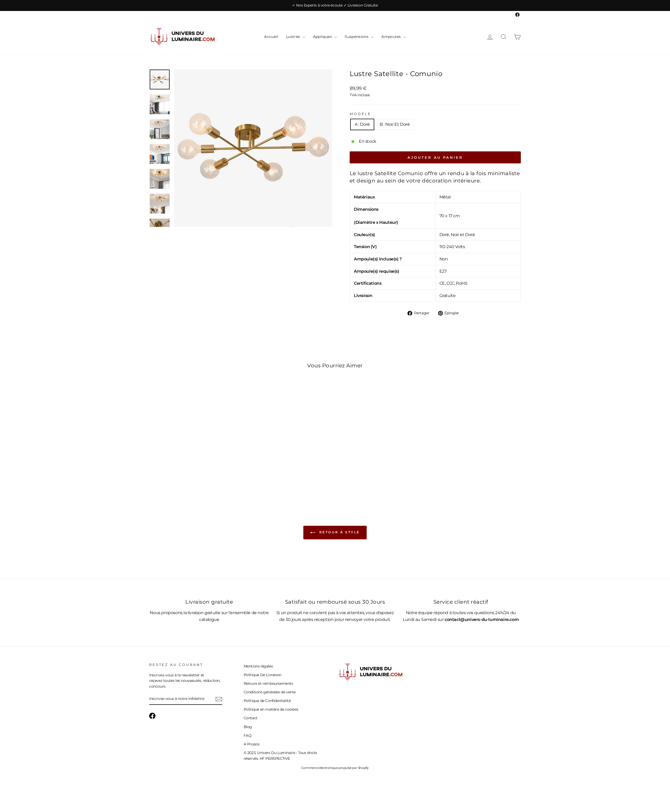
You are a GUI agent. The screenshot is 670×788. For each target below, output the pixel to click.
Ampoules (391, 36)
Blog (248, 727)
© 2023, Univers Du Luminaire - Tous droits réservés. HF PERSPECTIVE (280, 756)
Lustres (293, 36)
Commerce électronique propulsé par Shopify (335, 768)
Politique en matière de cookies (271, 709)
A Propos (252, 744)
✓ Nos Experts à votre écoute (317, 5)
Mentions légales (258, 666)
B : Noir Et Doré (395, 124)
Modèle (360, 114)
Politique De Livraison (262, 675)
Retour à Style (338, 532)
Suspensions (357, 36)
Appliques (323, 36)
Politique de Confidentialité (267, 701)
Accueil (271, 36)
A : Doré (362, 124)
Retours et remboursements (268, 683)
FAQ (248, 735)
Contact (251, 718)
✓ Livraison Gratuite (361, 5)
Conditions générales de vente (270, 692)
